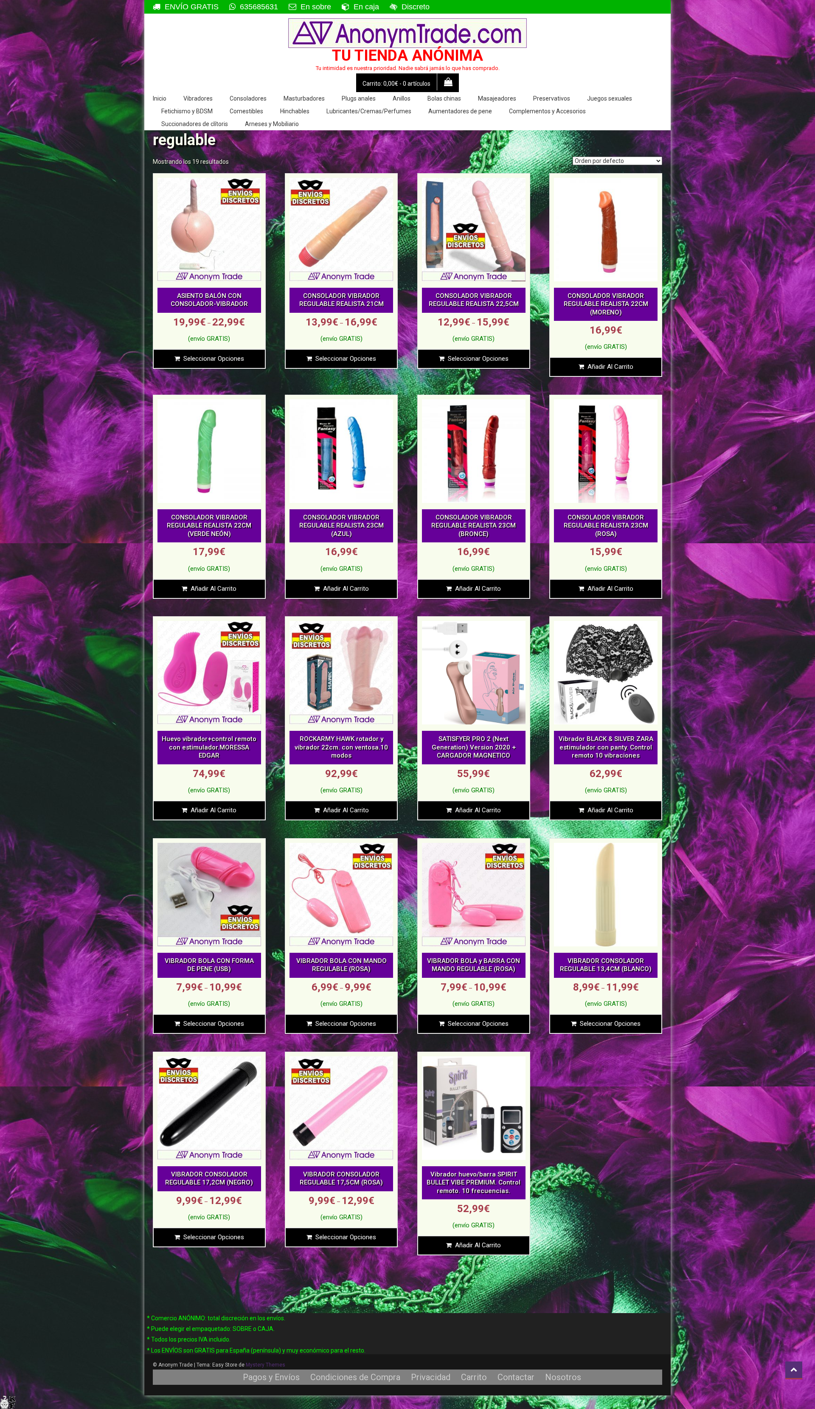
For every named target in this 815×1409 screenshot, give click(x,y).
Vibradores (198, 98)
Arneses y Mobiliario (272, 124)
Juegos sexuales (609, 98)
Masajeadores (497, 98)
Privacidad (430, 1377)
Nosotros (563, 1377)
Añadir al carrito (610, 366)
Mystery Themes (265, 1365)
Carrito (474, 1377)
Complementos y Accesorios (547, 111)
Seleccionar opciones (213, 358)
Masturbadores (304, 98)
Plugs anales (359, 98)
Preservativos (551, 98)
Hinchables (294, 111)
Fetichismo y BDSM (187, 111)
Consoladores (248, 98)
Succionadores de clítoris (194, 124)
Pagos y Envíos (271, 1377)
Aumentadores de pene (460, 111)
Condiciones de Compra (355, 1377)
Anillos (401, 98)
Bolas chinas (444, 98)
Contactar (515, 1377)
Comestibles (246, 111)
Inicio (159, 98)
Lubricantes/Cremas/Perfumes (368, 111)
